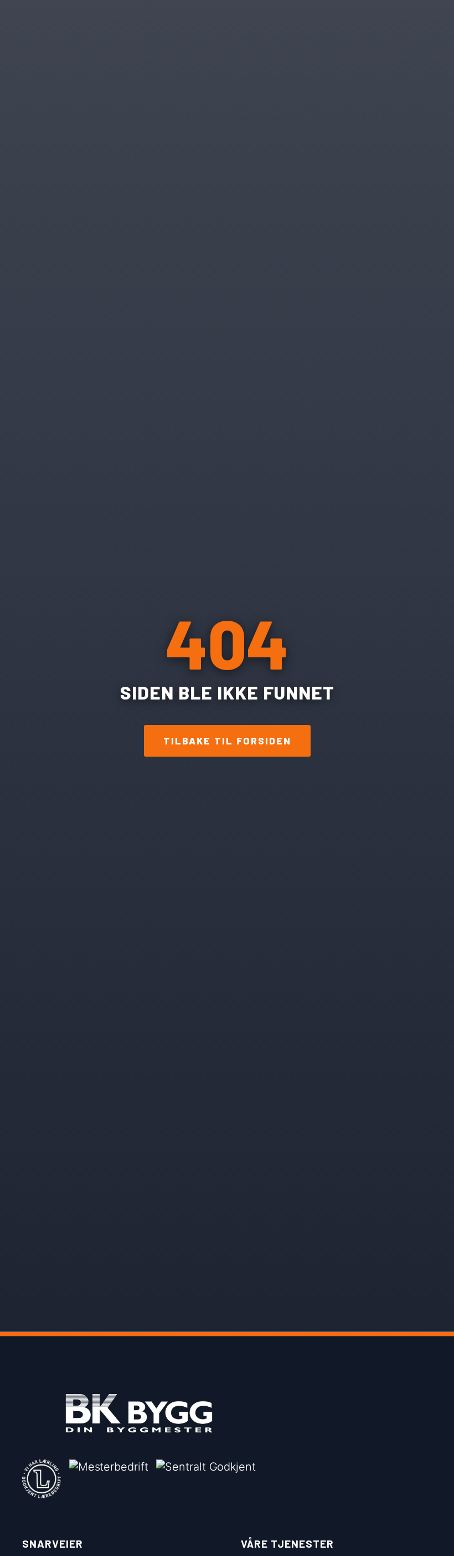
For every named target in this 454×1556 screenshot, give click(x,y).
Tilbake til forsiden (227, 740)
